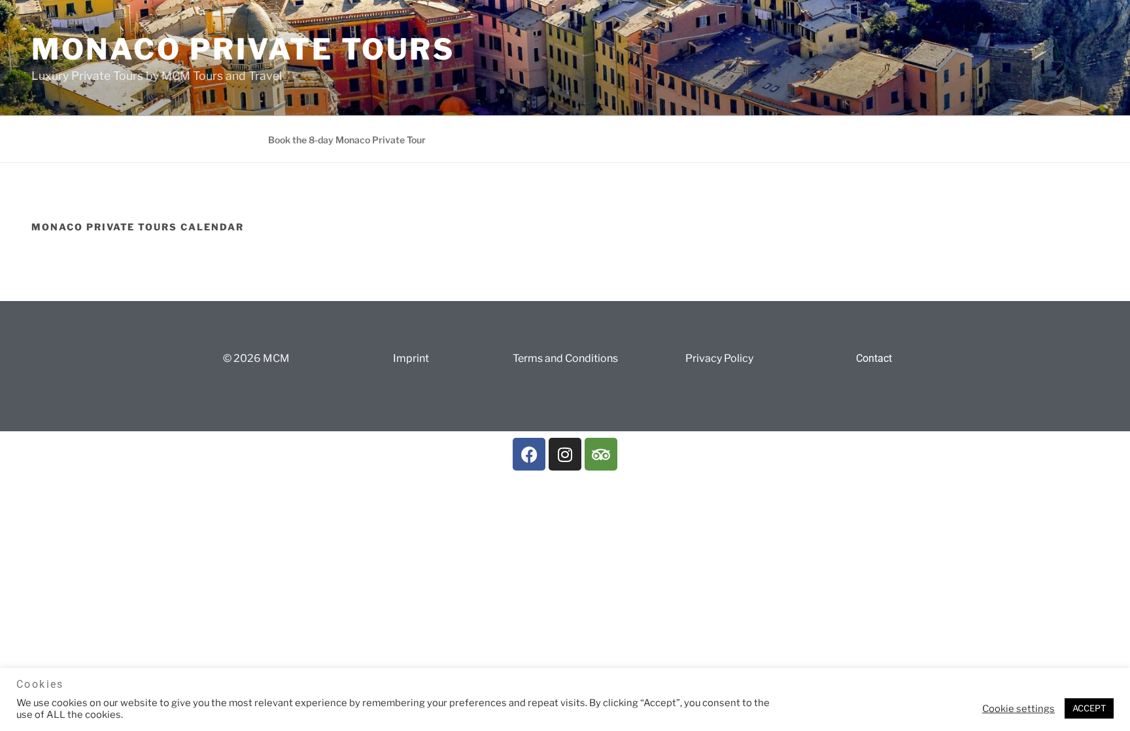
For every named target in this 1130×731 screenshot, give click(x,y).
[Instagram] (565, 454)
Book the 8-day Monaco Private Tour (347, 139)
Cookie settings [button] (1018, 709)
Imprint (411, 358)
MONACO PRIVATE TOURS (242, 49)
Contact (874, 358)
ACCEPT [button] (1089, 708)
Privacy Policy (719, 358)
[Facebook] (529, 454)
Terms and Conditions (565, 358)
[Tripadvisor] (601, 454)
